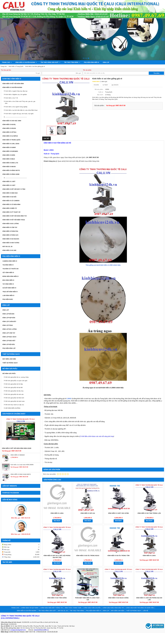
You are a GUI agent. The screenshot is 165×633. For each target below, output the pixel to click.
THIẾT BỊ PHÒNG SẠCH (9, 363)
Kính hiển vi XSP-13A (88, 513)
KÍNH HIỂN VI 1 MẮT (8, 181)
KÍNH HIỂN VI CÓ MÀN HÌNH (11, 204)
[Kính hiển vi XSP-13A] (88, 497)
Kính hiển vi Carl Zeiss (10, 143)
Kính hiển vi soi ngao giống (118, 598)
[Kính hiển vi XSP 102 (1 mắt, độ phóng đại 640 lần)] (57, 540)
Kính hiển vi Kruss (9, 128)
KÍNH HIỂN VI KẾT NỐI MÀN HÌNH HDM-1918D (16, 448)
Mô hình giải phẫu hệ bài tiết (14, 387)
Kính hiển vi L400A (57, 513)
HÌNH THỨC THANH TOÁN (73, 608)
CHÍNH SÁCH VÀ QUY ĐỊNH (29, 608)
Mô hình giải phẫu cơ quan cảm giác (16, 380)
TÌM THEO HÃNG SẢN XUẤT (50, 62)
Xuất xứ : (101, 92)
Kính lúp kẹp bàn (8, 317)
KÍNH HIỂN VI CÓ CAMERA (10, 200)
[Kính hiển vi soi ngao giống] (118, 582)
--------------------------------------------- (16, 117)
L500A (69, 398)
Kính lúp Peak (7, 325)
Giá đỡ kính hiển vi (9, 288)
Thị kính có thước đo (10, 268)
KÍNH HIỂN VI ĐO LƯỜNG (10, 223)
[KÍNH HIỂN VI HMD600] (6, 461)
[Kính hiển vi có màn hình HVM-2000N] (6, 471)
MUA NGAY (57, 520)
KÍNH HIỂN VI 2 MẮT (8, 185)
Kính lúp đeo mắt (8, 340)
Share (97, 85)
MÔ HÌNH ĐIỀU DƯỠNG (12, 408)
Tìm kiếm (156, 73)
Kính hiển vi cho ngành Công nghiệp (16, 106)
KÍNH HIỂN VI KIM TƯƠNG (10, 242)
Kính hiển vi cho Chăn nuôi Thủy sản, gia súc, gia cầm (20, 102)
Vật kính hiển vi (8, 272)
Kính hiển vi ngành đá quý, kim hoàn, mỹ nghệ (19, 113)
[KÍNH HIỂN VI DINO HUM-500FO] (6, 480)
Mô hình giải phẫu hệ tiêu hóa (14, 391)
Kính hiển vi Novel (9, 124)
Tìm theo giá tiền (6, 70)
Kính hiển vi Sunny (9, 147)
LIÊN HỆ (145, 610)
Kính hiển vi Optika (9, 132)
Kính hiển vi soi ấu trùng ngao (87, 555)
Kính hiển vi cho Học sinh (11, 120)
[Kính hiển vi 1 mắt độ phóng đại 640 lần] (149, 582)
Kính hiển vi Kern (8, 155)
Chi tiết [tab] (46, 138)
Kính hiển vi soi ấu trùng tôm (118, 555)
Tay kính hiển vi (8, 284)
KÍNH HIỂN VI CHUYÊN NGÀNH (25, 62)
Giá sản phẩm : (99, 105)
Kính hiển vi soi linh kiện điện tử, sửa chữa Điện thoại (21, 110)
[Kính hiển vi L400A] (57, 497)
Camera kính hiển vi (9, 261)
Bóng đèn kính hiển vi (10, 276)
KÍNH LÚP (106, 62)
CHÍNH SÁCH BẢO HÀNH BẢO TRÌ (113, 608)
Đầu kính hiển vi (8, 280)
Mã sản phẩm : (99, 89)
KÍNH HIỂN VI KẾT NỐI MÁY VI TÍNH (13, 189)
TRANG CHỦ (6, 62)
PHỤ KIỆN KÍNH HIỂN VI (91, 62)
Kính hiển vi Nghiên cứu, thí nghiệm (16, 94)
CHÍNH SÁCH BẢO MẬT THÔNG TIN (51, 608)
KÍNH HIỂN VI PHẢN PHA (10, 231)
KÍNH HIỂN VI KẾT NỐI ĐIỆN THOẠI (13, 219)
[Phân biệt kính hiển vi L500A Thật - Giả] (88, 582)
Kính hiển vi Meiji (8, 159)
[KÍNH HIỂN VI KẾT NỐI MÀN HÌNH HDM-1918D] (20, 432)
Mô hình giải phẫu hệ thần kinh (14, 398)
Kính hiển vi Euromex (10, 151)
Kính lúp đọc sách (9, 337)
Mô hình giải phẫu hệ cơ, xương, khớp (17, 377)
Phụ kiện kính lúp (8, 348)
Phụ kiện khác (7, 299)
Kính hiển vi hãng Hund (10, 174)
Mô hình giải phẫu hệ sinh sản (14, 394)
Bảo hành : (100, 94)
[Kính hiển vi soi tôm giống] (57, 582)
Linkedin (115, 85)
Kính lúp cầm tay (8, 333)
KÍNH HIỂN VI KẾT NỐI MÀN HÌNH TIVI (14, 216)
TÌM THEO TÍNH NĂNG (71, 62)
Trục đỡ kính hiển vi (9, 291)
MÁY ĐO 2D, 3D (7, 246)
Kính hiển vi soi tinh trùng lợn (149, 513)
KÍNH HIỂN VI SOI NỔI (9, 197)
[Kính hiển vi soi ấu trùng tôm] (118, 540)
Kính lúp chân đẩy (9, 321)
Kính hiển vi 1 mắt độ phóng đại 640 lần (149, 598)
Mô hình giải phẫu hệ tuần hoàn (15, 401)
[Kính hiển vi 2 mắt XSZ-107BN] (118, 497)
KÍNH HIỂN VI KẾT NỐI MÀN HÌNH (13, 83)
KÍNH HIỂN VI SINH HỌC (10, 193)
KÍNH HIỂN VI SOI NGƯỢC (10, 239)
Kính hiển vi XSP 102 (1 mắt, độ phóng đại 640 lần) (57, 556)
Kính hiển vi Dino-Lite (10, 163)
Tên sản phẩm (87, 70)
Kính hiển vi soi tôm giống (57, 598)
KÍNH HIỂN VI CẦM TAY (9, 227)
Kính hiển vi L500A (149, 555)
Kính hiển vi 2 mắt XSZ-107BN (118, 513)
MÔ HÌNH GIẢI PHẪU (9, 373)
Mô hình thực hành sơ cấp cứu (14, 404)
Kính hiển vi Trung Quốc (11, 140)
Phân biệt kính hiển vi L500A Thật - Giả (87, 598)
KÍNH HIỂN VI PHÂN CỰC (10, 235)
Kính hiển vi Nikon (9, 166)
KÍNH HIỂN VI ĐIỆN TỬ (9, 208)
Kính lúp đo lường (9, 329)
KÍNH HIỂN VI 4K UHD (9, 250)
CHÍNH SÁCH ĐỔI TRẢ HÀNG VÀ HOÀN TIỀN (140, 608)
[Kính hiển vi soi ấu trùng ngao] (88, 540)
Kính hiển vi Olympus (10, 136)
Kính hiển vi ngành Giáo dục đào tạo (16, 91)
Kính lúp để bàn (8, 314)
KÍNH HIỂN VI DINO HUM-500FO (21, 474)
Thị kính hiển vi (7, 265)
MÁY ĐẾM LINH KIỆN (9, 359)
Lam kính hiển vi (8, 295)
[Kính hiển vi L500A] (149, 540)
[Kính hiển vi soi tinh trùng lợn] (149, 497)
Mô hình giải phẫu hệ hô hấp (14, 384)
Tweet (106, 85)
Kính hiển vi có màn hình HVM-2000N (22, 464)
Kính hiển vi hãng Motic (11, 170)
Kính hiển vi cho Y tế (11, 98)
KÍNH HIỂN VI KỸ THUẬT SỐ (11, 212)
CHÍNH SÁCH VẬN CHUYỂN (92, 608)
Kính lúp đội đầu (8, 344)
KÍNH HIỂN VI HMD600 (18, 455)
